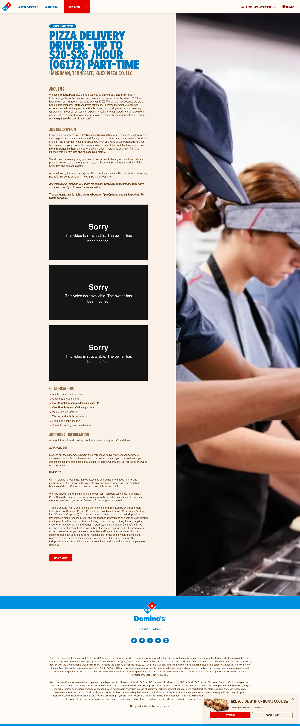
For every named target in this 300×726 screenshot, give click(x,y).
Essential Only (272, 715)
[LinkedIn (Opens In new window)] (150, 640)
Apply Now (61, 558)
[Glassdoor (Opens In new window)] (166, 640)
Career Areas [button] (52, 6)
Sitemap (144, 628)
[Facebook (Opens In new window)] (142, 640)
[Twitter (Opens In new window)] (134, 640)
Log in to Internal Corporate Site (257, 6)
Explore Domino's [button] (27, 6)
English (290, 6)
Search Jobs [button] (74, 6)
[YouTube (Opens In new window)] (158, 640)
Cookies (156, 628)
